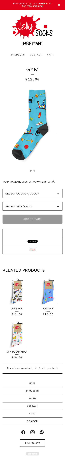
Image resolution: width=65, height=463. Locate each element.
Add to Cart (32, 219)
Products (18, 54)
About (32, 398)
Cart (50, 54)
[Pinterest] (41, 432)
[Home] (32, 30)
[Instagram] (32, 432)
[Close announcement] (59, 4)
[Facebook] (23, 432)
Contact (36, 54)
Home (32, 383)
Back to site (32, 443)
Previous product (19, 368)
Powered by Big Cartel (32, 453)
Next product (48, 368)
